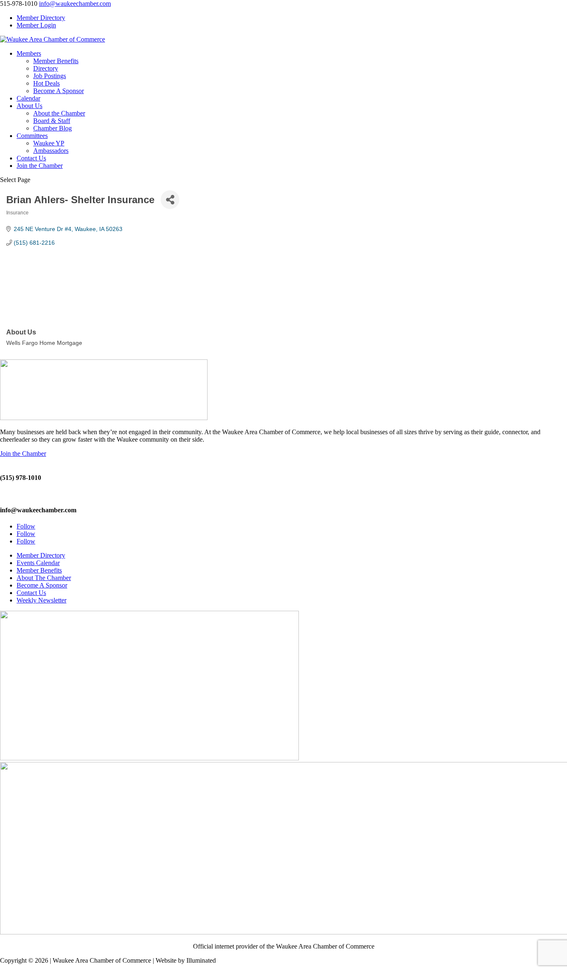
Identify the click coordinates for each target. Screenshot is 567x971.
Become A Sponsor (58, 90)
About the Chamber (59, 113)
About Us (29, 105)
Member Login (36, 25)
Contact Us (31, 158)
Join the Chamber (40, 165)
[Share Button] (170, 199)
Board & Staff (51, 120)
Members (29, 53)
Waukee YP (48, 143)
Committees (32, 135)
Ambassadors (50, 150)
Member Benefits (55, 60)
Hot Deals (46, 83)
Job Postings (49, 75)
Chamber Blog (52, 128)
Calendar (28, 98)
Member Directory (41, 17)
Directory (45, 68)
